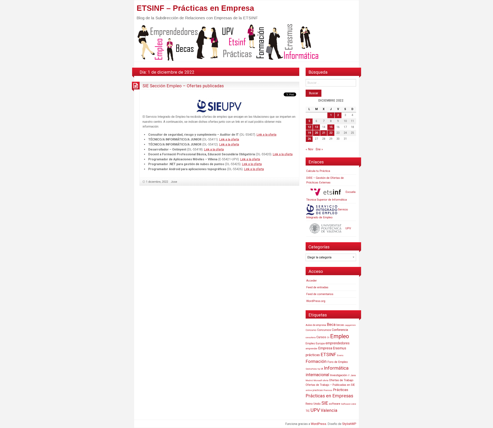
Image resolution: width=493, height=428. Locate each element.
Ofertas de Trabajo (341, 380)
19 (309, 133)
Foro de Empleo (337, 362)
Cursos (321, 337)
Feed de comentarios (319, 294)
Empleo (339, 336)
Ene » (319, 149)
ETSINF (328, 354)
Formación (316, 361)
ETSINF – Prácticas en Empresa (195, 8)
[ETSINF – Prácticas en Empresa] (226, 42)
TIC (308, 410)
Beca (331, 324)
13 (316, 127)
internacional (317, 374)
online (309, 390)
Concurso (311, 330)
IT (349, 375)
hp (319, 368)
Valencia (329, 410)
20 (316, 133)
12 (309, 127)
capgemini (350, 325)
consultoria (311, 337)
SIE (324, 403)
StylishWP (349, 424)
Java (353, 375)
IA (322, 368)
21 (323, 133)
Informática (336, 368)
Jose (174, 181)
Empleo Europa (315, 343)
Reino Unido (313, 403)
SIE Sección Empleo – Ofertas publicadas (183, 85)
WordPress (318, 424)
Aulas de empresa (316, 324)
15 (330, 127)
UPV (348, 228)
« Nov (309, 149)
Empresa (325, 348)
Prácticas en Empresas (329, 396)
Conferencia (340, 330)
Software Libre (348, 404)
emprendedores (337, 343)
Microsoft (318, 380)
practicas (318, 390)
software (334, 403)
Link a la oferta (266, 134)
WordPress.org (315, 301)
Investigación (338, 375)
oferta (325, 380)
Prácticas (340, 390)
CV (328, 337)
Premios (328, 390)
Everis (340, 355)
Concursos (324, 330)
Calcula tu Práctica (318, 171)
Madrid (309, 380)
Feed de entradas (317, 287)
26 (309, 138)
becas (340, 325)
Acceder (311, 280)
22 (330, 133)
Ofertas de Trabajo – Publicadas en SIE (330, 385)
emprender (311, 348)
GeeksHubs (311, 369)
